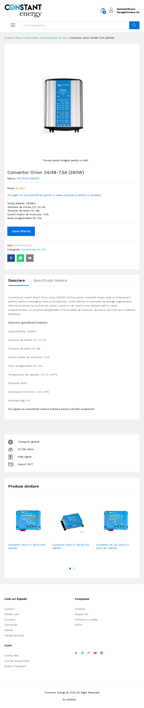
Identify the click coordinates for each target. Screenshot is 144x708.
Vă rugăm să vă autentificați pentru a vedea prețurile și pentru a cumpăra (54, 195)
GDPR (78, 624)
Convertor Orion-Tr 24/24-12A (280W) (70, 546)
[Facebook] (76, 653)
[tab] (18, 282)
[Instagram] (101, 653)
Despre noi (81, 614)
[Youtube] (95, 653)
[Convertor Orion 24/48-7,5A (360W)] (11, 258)
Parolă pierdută (14, 635)
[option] (28, 531)
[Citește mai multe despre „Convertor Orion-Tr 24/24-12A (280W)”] (63, 538)
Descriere (16, 280)
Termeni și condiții (86, 619)
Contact (9, 608)
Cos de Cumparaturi (17, 660)
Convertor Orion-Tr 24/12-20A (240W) (26, 546)
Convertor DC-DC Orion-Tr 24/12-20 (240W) (112, 546)
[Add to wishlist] (36, 538)
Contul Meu (11, 655)
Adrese (8, 630)
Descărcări (11, 624)
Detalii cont (11, 614)
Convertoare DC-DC (33, 249)
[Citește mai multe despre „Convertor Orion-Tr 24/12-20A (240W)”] (19, 538)
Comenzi (9, 619)
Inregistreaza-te (128, 12)
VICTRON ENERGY (28, 178)
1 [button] (70, 568)
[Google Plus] (89, 653)
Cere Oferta (21, 231)
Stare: (11, 188)
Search (134, 25)
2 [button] (74, 568)
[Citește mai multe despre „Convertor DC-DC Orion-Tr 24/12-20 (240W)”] (107, 538)
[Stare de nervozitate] (82, 653)
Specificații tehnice (50, 280)
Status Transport (15, 666)
